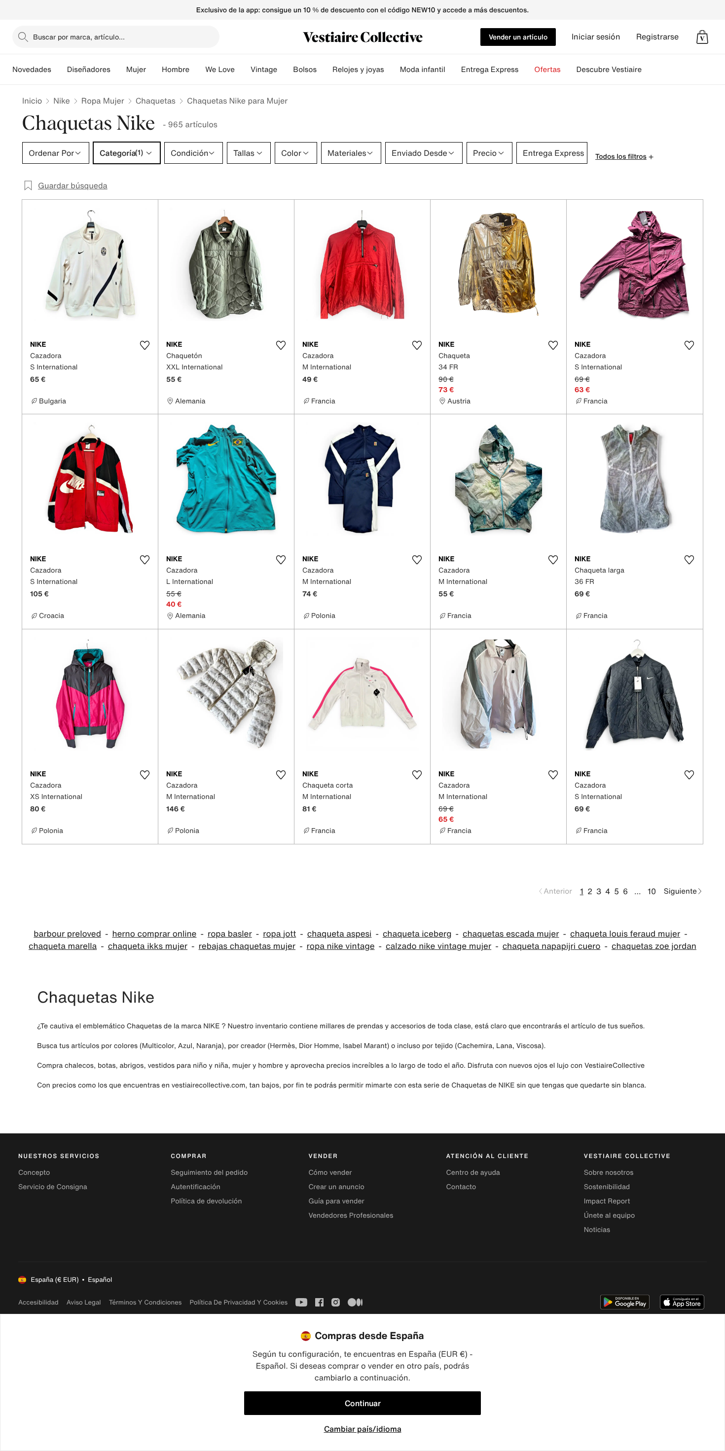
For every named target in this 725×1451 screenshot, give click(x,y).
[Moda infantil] (453, 69)
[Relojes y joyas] (392, 69)
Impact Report (607, 1201)
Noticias (597, 1230)
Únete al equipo (609, 1215)
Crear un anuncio (336, 1187)
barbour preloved (67, 934)
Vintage (264, 69)
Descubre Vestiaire (609, 69)
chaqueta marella (63, 946)
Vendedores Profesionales (350, 1215)
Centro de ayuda (473, 1172)
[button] (702, 37)
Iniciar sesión (596, 37)
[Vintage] (285, 69)
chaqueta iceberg (417, 934)
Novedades (31, 69)
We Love (220, 69)
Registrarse (657, 37)
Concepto (34, 1172)
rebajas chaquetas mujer (247, 946)
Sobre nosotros (609, 1172)
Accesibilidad (38, 1302)
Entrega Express (490, 69)
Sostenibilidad (607, 1187)
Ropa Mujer (102, 101)
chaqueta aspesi (339, 934)
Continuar (363, 1403)
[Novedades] (59, 69)
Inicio (32, 101)
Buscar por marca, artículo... (79, 37)
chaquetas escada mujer (511, 934)
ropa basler (230, 934)
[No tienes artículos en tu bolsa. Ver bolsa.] (702, 37)
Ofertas (547, 69)
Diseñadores (88, 69)
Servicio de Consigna (52, 1187)
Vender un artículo (518, 37)
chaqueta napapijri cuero (552, 946)
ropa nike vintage (341, 946)
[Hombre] (197, 69)
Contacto (461, 1187)
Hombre (175, 69)
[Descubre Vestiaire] (649, 69)
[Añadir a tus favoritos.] (144, 345)
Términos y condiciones (145, 1302)
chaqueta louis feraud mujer (625, 934)
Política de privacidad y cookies (238, 1302)
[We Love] (243, 69)
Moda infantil (422, 69)
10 (652, 891)
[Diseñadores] (118, 69)
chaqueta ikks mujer (147, 946)
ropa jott (279, 934)
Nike (61, 101)
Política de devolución (206, 1201)
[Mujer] (154, 69)
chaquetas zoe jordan (654, 946)
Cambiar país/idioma (362, 1429)
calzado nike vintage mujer (438, 946)
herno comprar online (154, 934)
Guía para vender (336, 1201)
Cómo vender (330, 1172)
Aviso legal (84, 1302)
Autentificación (195, 1187)
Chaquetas (156, 101)
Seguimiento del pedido (209, 1172)
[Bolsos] (324, 69)
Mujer (136, 69)
